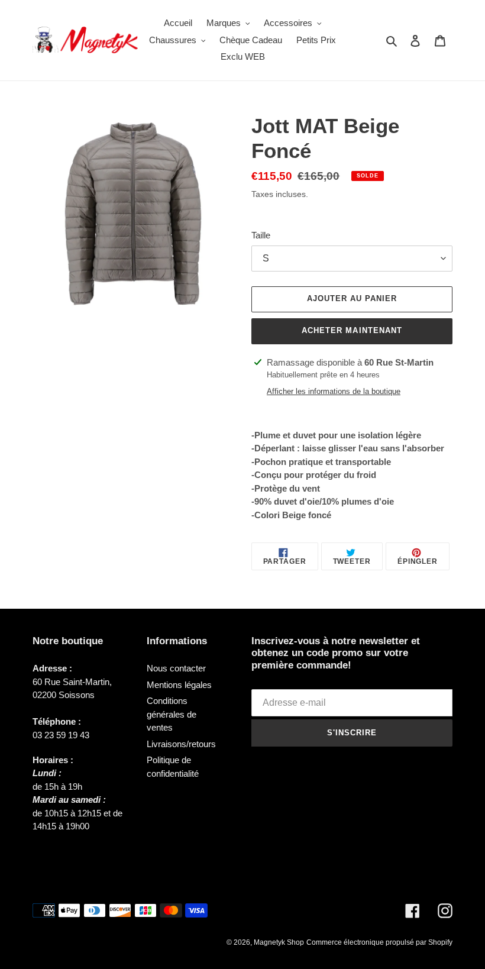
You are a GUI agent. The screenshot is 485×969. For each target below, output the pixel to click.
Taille (260, 235)
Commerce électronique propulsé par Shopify (379, 942)
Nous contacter (176, 668)
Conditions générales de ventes (171, 714)
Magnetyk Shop (279, 942)
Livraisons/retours (181, 744)
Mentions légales (179, 685)
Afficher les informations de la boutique (333, 391)
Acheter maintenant (352, 330)
